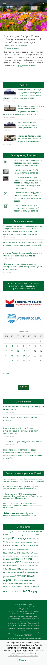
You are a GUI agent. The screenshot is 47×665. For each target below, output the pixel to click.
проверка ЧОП (26, 583)
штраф (34, 591)
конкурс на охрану (21, 556)
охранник (9, 580)
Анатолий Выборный (28, 531)
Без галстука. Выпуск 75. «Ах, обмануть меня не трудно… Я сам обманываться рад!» (22, 39)
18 (12, 356)
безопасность (12, 545)
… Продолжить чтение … (26, 65)
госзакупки (26, 552)
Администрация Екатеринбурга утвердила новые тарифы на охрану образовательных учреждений (23, 480)
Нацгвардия (7, 539)
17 (6, 356)
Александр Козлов (10, 532)
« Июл (6, 373)
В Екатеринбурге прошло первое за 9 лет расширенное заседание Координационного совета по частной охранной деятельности (27, 182)
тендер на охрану (31, 586)
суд (20, 586)
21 (29, 356)
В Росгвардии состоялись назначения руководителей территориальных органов (26, 208)
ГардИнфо (23, 13)
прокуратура (10, 586)
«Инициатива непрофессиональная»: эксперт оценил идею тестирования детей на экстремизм (22, 267)
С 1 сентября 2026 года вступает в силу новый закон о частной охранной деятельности (21, 487)
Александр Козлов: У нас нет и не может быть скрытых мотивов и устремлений (30, 139)
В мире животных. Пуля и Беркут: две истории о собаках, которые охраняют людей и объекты (20, 431)
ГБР (41, 532)
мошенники (8, 559)
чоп (26, 591)
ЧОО (5, 542)
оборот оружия (32, 565)
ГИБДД (5, 535)
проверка (17, 583)
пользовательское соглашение (23, 656)
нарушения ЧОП (12, 562)
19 (18, 356)
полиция (32, 580)
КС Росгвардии (14, 535)
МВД (38, 535)
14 (29, 351)
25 (12, 360)
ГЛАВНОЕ (23, 85)
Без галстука (22, 46)
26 (18, 360)
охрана (16, 568)
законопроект (8, 556)
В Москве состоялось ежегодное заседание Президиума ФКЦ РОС (27, 125)
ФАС (30, 539)
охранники (22, 580)
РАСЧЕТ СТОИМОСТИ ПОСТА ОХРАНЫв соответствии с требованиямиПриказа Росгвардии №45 (23, 286)
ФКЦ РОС (36, 538)
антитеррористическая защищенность (22, 542)
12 (18, 351)
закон (36, 553)
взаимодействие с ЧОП (19, 549)
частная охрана (12, 591)
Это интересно (23, 401)
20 (24, 356)
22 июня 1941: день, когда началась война (22, 441)
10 (6, 351)
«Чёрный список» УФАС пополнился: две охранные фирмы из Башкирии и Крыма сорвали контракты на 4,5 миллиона (23, 496)
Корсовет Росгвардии (28, 535)
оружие (7, 568)
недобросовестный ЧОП (17, 565)
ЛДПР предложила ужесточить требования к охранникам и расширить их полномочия (28, 163)
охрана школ (25, 576)
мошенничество (23, 558)
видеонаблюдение (11, 553)
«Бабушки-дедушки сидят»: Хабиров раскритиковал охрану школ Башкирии (19, 514)
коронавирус (34, 556)
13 (24, 351)
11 (12, 351)
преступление (8, 583)
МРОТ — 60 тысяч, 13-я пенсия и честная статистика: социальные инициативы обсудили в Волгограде (23, 505)
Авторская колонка (23, 221)
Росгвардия (20, 538)
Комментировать (12, 48)
